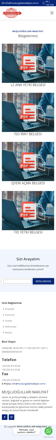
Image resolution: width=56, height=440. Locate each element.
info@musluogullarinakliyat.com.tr (29, 383)
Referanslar (10, 327)
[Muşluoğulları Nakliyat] (28, 63)
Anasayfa (9, 309)
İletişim (8, 333)
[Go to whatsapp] (48, 431)
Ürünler (8, 321)
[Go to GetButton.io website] (49, 437)
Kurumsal (9, 315)
